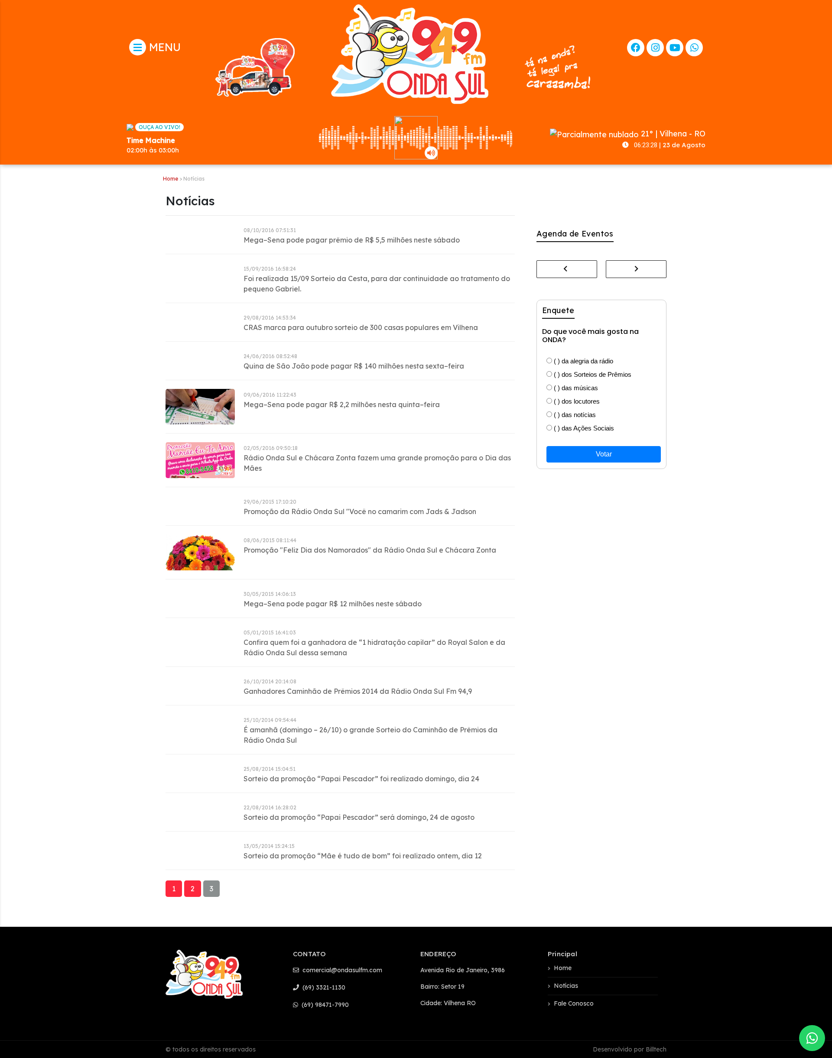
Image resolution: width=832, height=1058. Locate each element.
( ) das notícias (574, 414)
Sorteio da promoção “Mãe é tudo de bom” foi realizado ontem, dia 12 (363, 855)
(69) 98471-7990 (324, 1005)
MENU (163, 47)
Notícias (566, 986)
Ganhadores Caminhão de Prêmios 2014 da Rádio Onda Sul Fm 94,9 (358, 691)
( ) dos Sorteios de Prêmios (591, 374)
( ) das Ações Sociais (583, 428)
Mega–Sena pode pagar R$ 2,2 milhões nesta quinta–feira (342, 404)
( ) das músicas (575, 387)
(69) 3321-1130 (323, 987)
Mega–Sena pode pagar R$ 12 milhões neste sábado (333, 603)
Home (170, 178)
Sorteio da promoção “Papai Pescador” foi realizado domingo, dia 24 (361, 778)
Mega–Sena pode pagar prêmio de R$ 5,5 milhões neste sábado (352, 240)
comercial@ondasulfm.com (341, 970)
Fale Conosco (574, 1003)
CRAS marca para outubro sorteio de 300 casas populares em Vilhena (361, 327)
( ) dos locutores (576, 401)
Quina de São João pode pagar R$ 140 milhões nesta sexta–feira (354, 366)
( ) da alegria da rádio (582, 361)
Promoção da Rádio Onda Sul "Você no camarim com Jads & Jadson (360, 511)
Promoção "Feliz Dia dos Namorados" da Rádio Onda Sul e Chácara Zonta (370, 550)
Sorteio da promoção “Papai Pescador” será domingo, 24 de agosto (359, 817)
